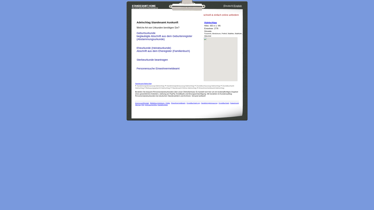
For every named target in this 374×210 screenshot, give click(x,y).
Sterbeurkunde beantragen (152, 59)
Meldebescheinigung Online (160, 103)
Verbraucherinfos (151, 105)
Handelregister (162, 105)
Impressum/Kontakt (142, 103)
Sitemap (138, 105)
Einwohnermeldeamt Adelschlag (211, 88)
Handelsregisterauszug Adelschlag (150, 86)
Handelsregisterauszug (209, 103)
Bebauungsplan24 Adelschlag (158, 88)
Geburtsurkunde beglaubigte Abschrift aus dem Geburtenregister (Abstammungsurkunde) (164, 36)
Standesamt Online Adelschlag (184, 88)
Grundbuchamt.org (193, 103)
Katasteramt (234, 103)
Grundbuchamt (224, 103)
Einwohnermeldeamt (178, 103)
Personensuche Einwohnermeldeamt (158, 68)
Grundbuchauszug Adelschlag (208, 86)
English (238, 6)
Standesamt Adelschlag (143, 83)
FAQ (142, 105)
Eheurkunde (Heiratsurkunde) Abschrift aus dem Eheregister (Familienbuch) (163, 49)
